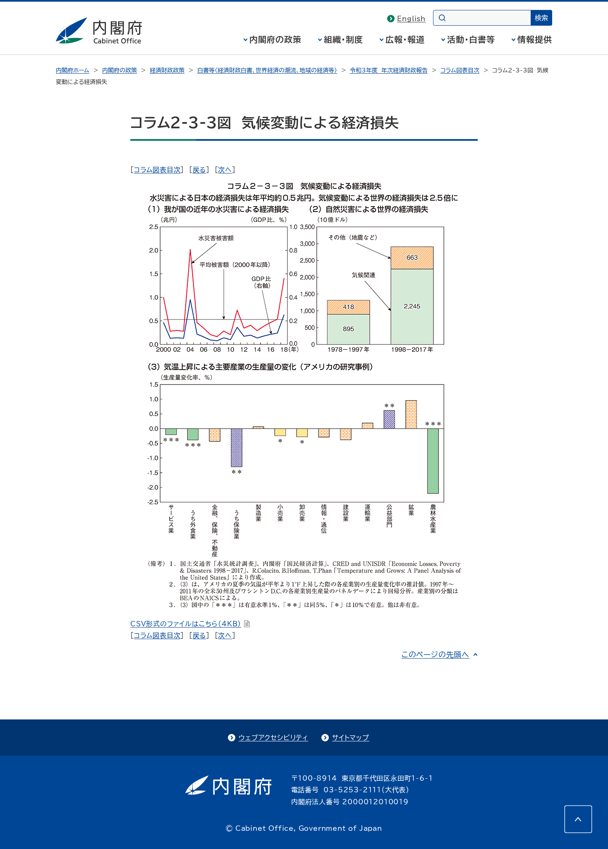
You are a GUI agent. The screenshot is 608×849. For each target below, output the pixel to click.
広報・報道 (405, 39)
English (411, 18)
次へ (225, 169)
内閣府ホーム (72, 70)
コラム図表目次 (459, 70)
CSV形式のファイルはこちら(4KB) (185, 624)
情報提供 (534, 39)
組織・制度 (343, 39)
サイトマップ (350, 737)
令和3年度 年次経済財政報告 (389, 70)
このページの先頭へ (435, 654)
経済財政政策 (167, 70)
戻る (199, 169)
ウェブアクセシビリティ (273, 737)
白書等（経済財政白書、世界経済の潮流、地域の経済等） (267, 70)
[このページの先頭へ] (578, 819)
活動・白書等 (471, 39)
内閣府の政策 (275, 39)
